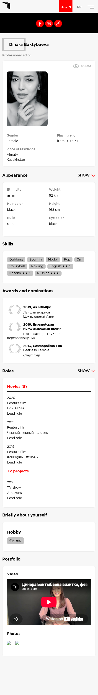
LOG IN (65, 7)
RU (79, 7)
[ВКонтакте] (48, 22)
